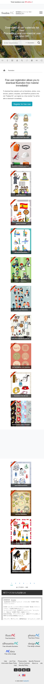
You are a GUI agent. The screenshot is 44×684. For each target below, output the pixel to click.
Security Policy (23, 665)
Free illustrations (10, 638)
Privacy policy (22, 661)
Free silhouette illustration (10, 646)
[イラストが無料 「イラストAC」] (8, 13)
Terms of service (24, 663)
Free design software (34, 646)
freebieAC (26, 681)
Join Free (12, 661)
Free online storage (10, 654)
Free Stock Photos (33, 638)
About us (35, 663)
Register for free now (22, 104)
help (5, 661)
